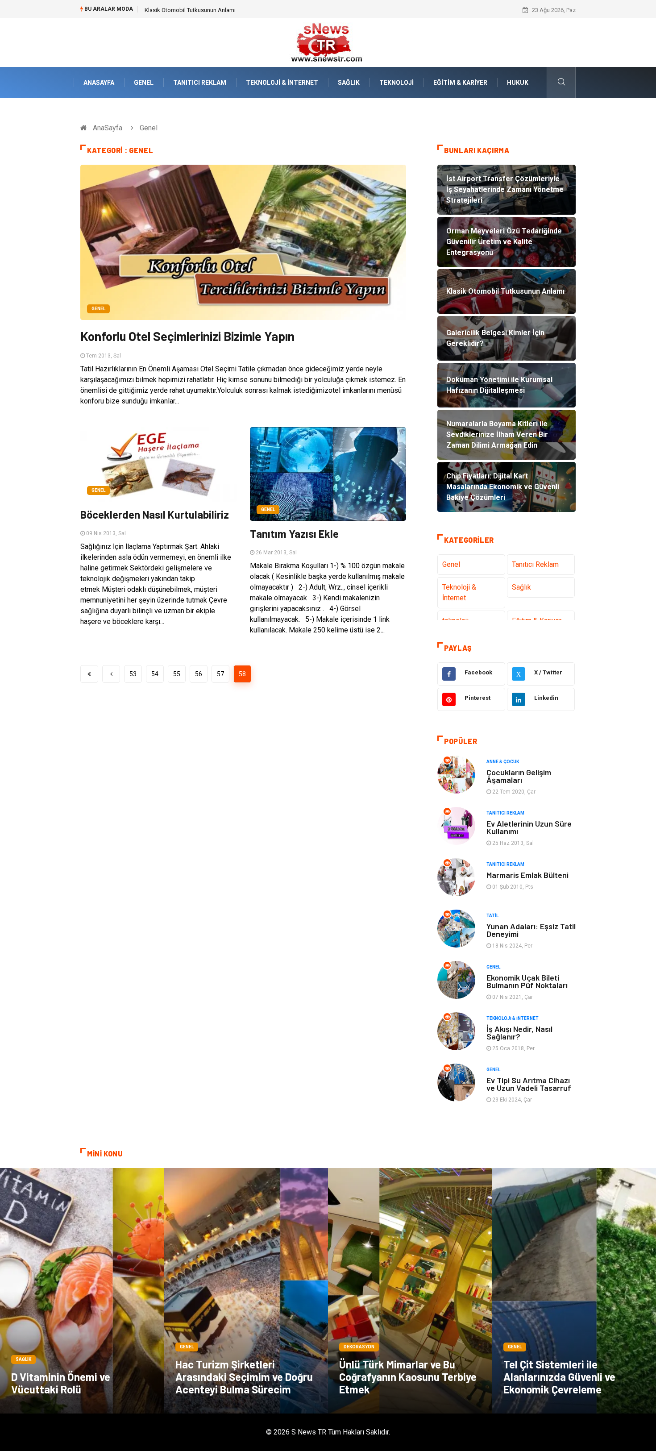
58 (242, 674)
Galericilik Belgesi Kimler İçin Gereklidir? (196, 10)
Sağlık (349, 82)
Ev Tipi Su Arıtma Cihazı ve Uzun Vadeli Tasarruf (528, 1084)
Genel (144, 82)
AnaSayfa (98, 82)
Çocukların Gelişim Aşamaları (518, 776)
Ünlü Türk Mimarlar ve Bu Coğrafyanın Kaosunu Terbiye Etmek (408, 1377)
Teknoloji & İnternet (282, 82)
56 (198, 674)
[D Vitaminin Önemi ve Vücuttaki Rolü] (82, 1291)
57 (220, 674)
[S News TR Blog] (328, 41)
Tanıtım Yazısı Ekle (294, 533)
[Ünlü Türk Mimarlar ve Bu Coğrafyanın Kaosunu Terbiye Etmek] (410, 1291)
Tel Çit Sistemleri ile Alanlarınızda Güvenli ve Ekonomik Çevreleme (559, 1377)
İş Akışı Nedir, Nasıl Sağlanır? (519, 1032)
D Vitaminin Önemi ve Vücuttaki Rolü (60, 1383)
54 (154, 674)
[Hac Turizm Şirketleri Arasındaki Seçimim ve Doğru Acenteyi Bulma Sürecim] (246, 1291)
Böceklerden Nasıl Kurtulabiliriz (154, 514)
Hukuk (517, 82)
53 (133, 674)
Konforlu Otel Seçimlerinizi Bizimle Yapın (187, 336)
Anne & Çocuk (502, 761)
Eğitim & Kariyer (460, 82)
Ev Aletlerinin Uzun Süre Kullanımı (529, 827)
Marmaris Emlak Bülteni (527, 875)
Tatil (492, 915)
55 (176, 674)
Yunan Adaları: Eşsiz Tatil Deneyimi (531, 930)
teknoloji (396, 82)
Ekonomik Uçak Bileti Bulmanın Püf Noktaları (527, 981)
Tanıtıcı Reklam (199, 82)
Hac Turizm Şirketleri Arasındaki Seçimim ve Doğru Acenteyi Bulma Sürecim (244, 1377)
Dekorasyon (359, 1346)
